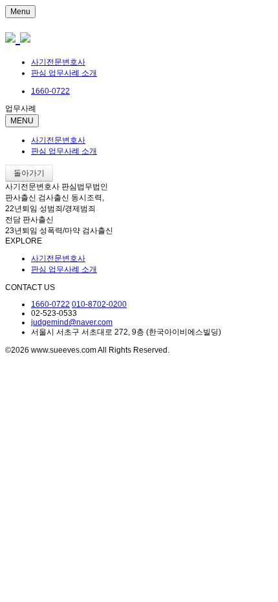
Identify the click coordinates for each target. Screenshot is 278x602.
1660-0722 (50, 304)
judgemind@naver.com (71, 322)
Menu (20, 11)
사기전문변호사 (58, 62)
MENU (22, 120)
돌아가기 (29, 173)
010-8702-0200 (99, 304)
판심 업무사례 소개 (64, 73)
